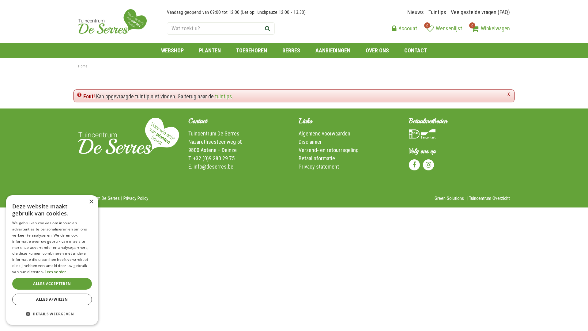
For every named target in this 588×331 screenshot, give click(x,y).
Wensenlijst (449, 28)
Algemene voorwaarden (324, 133)
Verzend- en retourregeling (329, 150)
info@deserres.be (213, 166)
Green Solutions (449, 198)
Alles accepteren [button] (52, 283)
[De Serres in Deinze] (112, 21)
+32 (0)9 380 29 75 (214, 158)
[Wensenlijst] (430, 28)
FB (414, 164)
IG (428, 164)
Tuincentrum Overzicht (489, 198)
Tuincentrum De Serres (213, 133)
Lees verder (55, 271)
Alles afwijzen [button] (52, 299)
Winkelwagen (495, 28)
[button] (52, 314)
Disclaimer (310, 142)
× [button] (91, 202)
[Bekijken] (475, 28)
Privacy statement (319, 166)
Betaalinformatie (317, 158)
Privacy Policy (135, 198)
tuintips (223, 96)
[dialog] (52, 260)
